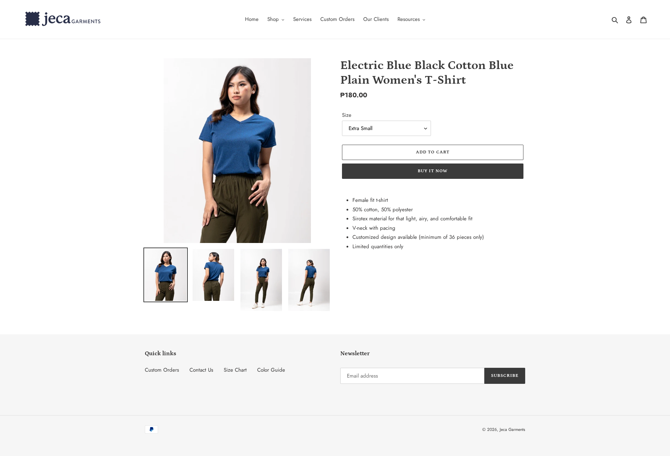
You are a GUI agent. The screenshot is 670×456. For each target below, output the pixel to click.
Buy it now (433, 171)
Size (346, 115)
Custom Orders (162, 370)
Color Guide (271, 370)
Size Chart (235, 370)
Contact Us (201, 370)
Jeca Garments (512, 429)
